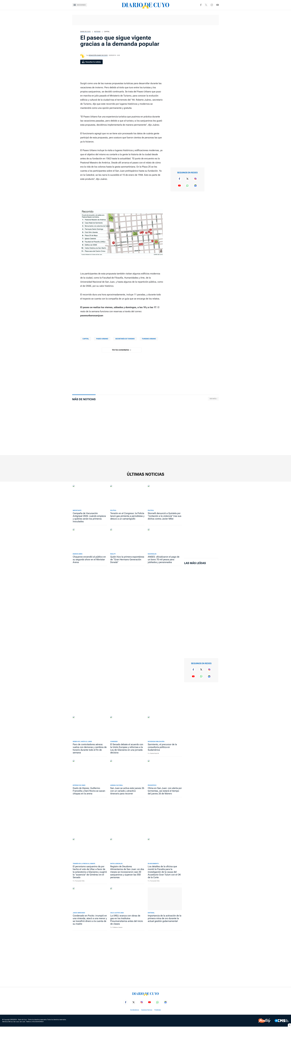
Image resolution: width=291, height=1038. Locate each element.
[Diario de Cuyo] (145, 5)
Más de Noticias (84, 399)
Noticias (97, 31)
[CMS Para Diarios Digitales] (282, 1020)
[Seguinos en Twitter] (187, 178)
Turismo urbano (149, 339)
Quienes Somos (146, 1010)
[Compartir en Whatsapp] (211, 28)
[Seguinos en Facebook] (200, 5)
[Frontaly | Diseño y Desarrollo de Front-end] (264, 1021)
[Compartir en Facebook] (211, 13)
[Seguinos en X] (206, 5)
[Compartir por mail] (211, 35)
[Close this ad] (289, 1025)
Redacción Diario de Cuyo (98, 55)
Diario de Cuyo (85, 31)
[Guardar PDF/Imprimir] (211, 43)
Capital (107, 31)
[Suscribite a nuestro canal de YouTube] (217, 5)
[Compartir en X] (211, 21)
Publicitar (157, 1010)
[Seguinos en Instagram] (212, 5)
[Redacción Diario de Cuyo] (82, 55)
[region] (145, 20)
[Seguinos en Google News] (195, 185)
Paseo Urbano (102, 339)
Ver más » (213, 399)
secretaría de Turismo (125, 339)
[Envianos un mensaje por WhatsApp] (187, 185)
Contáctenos (134, 1010)
